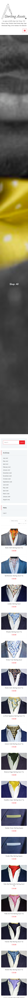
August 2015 (6, 499)
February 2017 (7, 467)
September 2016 (7, 482)
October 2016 (7, 479)
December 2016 (7, 473)
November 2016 (7, 476)
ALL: (26, 523)
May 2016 (5, 487)
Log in (4, 513)
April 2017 (5, 464)
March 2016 (6, 493)
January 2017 (6, 470)
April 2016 (5, 490)
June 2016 (6, 484)
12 (21, 523)
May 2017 (5, 461)
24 (23, 523)
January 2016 (6, 496)
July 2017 (5, 458)
